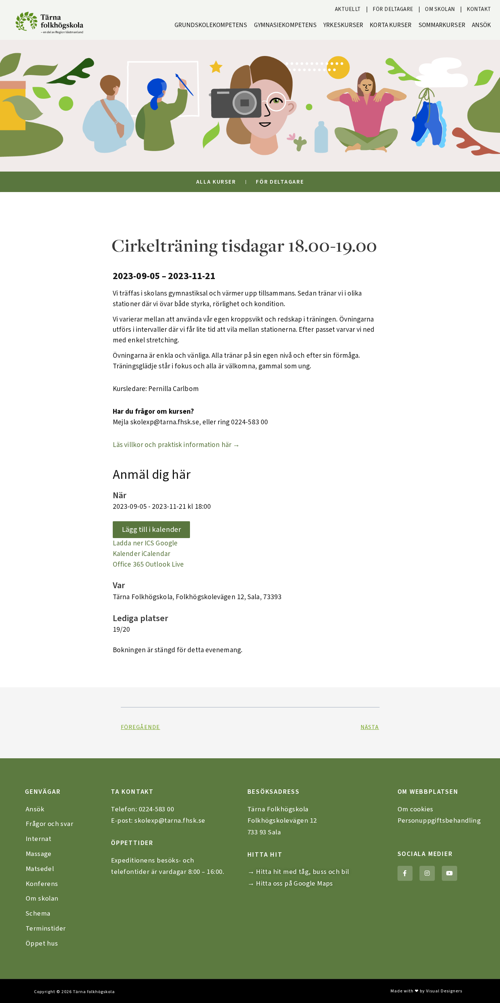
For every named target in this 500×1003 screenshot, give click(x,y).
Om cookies (415, 809)
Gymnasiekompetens (285, 25)
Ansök (481, 25)
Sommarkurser (441, 25)
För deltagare (280, 182)
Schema (38, 913)
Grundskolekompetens (211, 25)
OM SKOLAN (440, 9)
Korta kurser (390, 25)
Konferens (42, 884)
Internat (38, 839)
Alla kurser (216, 182)
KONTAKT (479, 9)
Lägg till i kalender (151, 529)
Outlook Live (164, 564)
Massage (39, 854)
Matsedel (40, 869)
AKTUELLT (348, 9)
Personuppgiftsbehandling (439, 820)
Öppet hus (42, 943)
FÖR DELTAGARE (393, 9)
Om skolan (42, 898)
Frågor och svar (49, 824)
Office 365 (128, 564)
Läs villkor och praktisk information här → (176, 445)
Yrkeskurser (343, 25)
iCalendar (156, 554)
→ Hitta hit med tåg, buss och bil (298, 871)
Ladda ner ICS (133, 543)
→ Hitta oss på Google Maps (290, 883)
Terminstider (46, 928)
